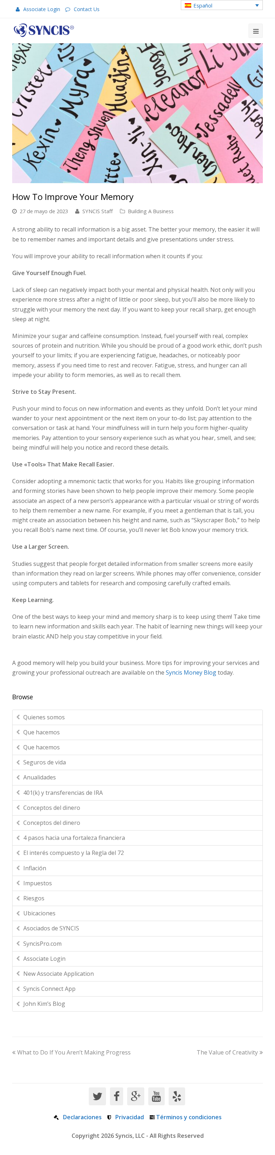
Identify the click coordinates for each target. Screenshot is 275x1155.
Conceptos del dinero (51, 808)
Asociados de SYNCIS (51, 928)
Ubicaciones (39, 913)
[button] (222, 5)
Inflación (34, 868)
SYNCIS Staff (97, 211)
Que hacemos (41, 732)
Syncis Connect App (49, 989)
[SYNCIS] (44, 30)
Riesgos (33, 898)
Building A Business (151, 211)
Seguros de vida (44, 762)
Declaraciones (82, 1117)
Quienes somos (44, 717)
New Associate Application (58, 974)
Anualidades (39, 777)
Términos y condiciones (189, 1117)
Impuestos (37, 883)
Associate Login (41, 9)
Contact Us (87, 9)
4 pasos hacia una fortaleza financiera (74, 838)
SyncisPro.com (42, 944)
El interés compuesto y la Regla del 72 (73, 853)
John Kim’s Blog (44, 1004)
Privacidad (129, 1117)
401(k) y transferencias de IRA (63, 793)
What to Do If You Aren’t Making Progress (74, 1052)
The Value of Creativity (227, 1052)
